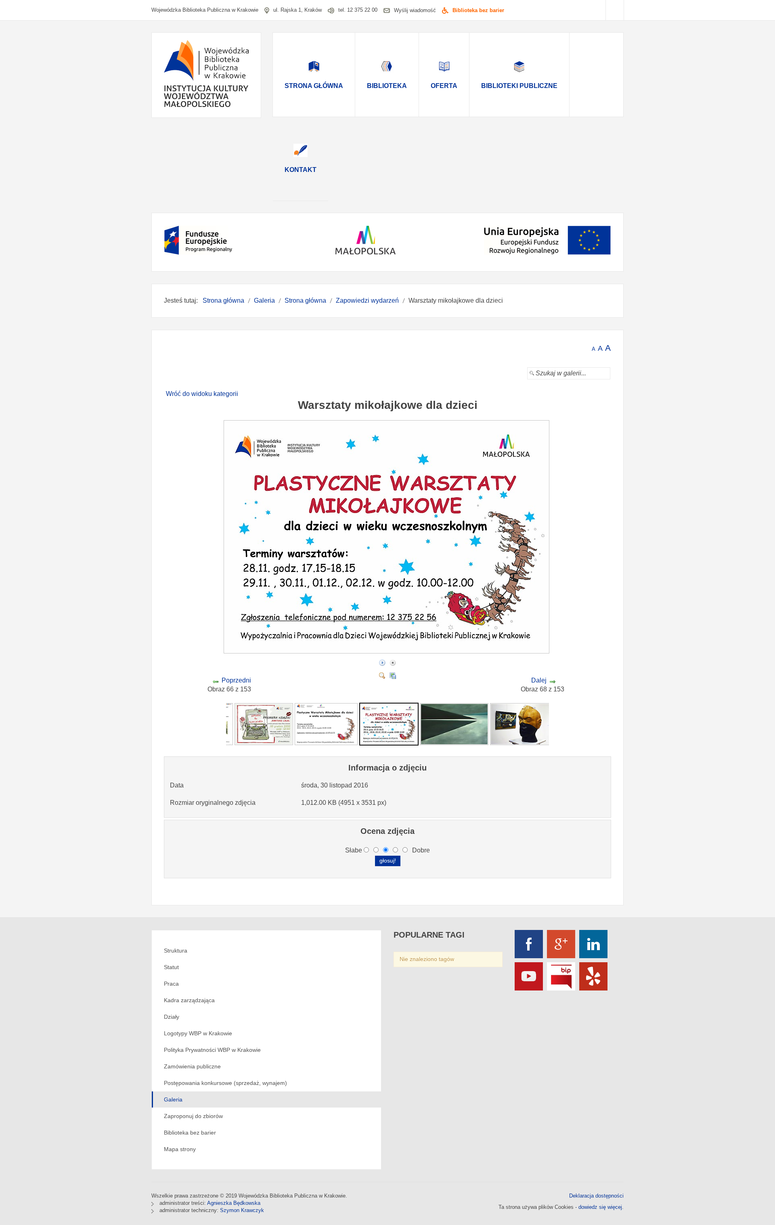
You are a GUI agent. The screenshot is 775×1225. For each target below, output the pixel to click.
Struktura (175, 950)
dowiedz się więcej (600, 1207)
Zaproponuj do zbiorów (193, 1116)
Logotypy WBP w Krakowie (198, 1033)
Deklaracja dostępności (596, 1196)
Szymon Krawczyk (242, 1210)
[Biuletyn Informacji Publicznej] (561, 976)
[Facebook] (529, 944)
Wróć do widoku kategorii (202, 393)
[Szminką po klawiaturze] (264, 723)
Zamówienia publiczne (192, 1066)
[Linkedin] (593, 944)
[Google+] (561, 944)
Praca (171, 983)
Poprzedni (236, 680)
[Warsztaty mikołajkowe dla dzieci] (387, 650)
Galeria (173, 1099)
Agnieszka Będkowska (233, 1203)
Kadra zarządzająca (189, 1000)
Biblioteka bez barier (478, 10)
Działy (171, 1017)
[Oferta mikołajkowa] (326, 723)
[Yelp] (593, 976)
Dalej (539, 680)
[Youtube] (529, 976)
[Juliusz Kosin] (454, 723)
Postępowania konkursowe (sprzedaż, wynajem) (225, 1083)
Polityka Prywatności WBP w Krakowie (212, 1050)
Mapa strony (180, 1149)
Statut (171, 967)
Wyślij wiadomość (415, 10)
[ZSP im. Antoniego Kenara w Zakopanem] (521, 723)
